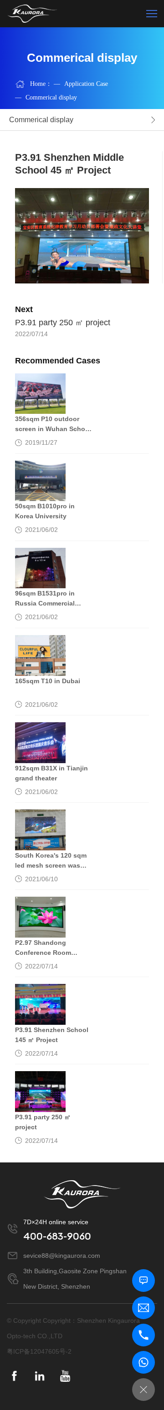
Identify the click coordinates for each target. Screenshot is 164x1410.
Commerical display (46, 97)
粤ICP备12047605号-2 (39, 1351)
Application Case (81, 83)
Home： (41, 83)
